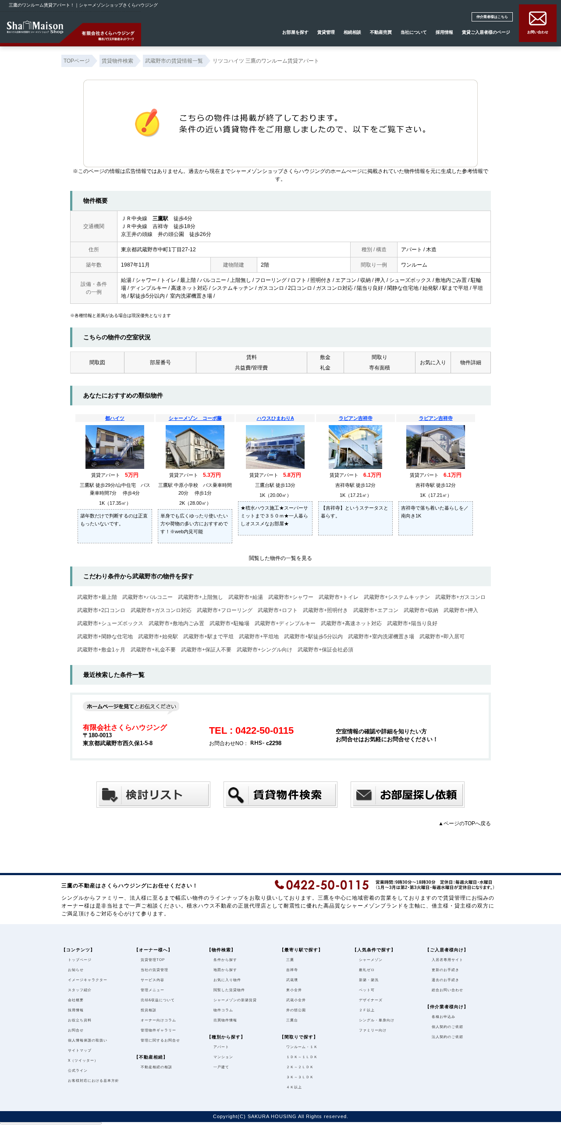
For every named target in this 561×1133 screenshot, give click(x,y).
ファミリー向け (373, 1030)
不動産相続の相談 (156, 1067)
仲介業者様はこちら (492, 17)
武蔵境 (292, 980)
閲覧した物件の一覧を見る (280, 558)
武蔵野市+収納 (421, 610)
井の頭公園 (296, 1010)
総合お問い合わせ (447, 990)
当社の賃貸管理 (154, 970)
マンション (223, 1057)
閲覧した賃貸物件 (229, 990)
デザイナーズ (371, 1000)
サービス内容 (152, 980)
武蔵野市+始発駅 (158, 636)
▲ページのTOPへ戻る (464, 823)
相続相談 (352, 32)
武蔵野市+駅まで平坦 (208, 636)
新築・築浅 (369, 980)
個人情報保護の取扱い (87, 1040)
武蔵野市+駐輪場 (229, 623)
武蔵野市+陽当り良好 (412, 623)
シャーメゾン (371, 960)
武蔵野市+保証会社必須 (325, 650)
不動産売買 (381, 32)
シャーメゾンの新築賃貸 (235, 1000)
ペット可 (367, 990)
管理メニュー (152, 990)
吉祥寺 (292, 970)
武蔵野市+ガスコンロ (460, 597)
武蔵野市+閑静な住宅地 (105, 636)
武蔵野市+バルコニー (147, 597)
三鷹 (290, 960)
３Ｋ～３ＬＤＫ (300, 1077)
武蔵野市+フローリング (224, 610)
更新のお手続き (445, 970)
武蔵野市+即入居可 (442, 636)
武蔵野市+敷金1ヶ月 (101, 650)
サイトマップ (80, 1050)
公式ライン (78, 1071)
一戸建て (221, 1067)
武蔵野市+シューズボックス (110, 623)
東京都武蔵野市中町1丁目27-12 (158, 249)
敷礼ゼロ (367, 970)
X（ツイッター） (83, 1061)
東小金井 (294, 990)
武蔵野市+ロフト (278, 610)
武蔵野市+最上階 (97, 597)
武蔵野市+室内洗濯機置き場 (381, 636)
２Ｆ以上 (367, 1010)
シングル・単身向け (376, 1020)
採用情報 (444, 32)
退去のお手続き (445, 980)
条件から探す (225, 960)
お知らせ (76, 970)
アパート (221, 1047)
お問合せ (76, 1030)
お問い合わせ (537, 32)
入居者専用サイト (447, 960)
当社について (414, 32)
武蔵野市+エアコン (375, 610)
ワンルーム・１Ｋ (302, 1047)
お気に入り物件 (227, 980)
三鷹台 (292, 1020)
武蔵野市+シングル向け (264, 650)
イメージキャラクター (87, 980)
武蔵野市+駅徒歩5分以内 (313, 636)
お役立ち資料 (80, 1020)
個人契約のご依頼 (447, 1027)
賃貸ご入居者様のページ (486, 32)
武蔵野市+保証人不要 (206, 650)
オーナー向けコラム (158, 1020)
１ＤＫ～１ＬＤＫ (302, 1057)
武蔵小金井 (296, 1000)
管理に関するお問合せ (160, 1040)
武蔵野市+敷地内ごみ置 (176, 623)
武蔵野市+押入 (461, 610)
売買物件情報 (225, 1020)
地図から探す (225, 970)
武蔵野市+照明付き (325, 610)
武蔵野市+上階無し (200, 597)
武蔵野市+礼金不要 (153, 650)
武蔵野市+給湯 (245, 597)
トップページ (80, 960)
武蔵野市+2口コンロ (101, 610)
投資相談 (148, 1010)
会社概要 (76, 1000)
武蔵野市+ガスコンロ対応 (161, 610)
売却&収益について (158, 1000)
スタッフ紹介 (80, 990)
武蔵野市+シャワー (290, 597)
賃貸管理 (326, 32)
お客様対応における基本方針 (93, 1081)
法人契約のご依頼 (447, 1037)
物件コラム (223, 1010)
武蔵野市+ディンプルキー (285, 623)
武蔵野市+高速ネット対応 (351, 623)
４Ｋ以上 (294, 1087)
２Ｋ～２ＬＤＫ (300, 1067)
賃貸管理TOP (153, 960)
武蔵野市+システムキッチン (397, 597)
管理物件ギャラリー (158, 1030)
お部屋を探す (295, 32)
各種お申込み (443, 1017)
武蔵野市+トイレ (339, 597)
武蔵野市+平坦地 (259, 636)
